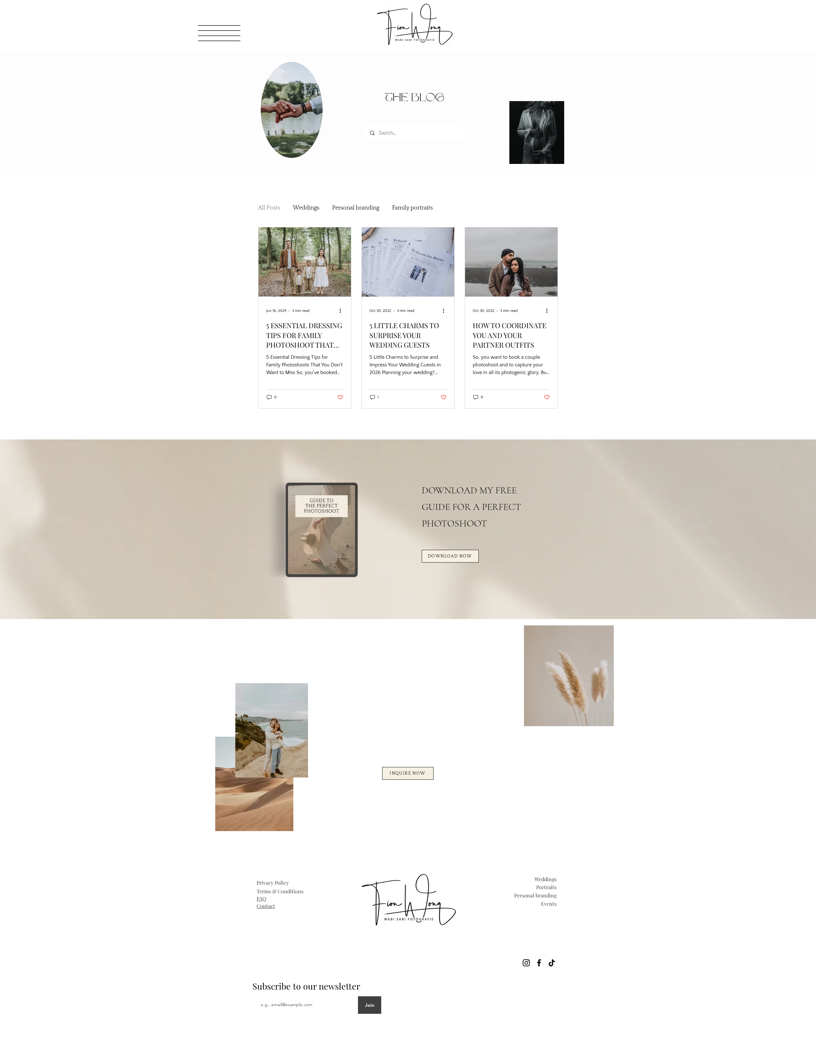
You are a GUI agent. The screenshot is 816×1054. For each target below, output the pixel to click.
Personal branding (355, 208)
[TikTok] (552, 963)
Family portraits (412, 208)
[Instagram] (526, 963)
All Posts (269, 208)
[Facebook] (539, 963)
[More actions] (342, 311)
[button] (219, 33)
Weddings (306, 208)
